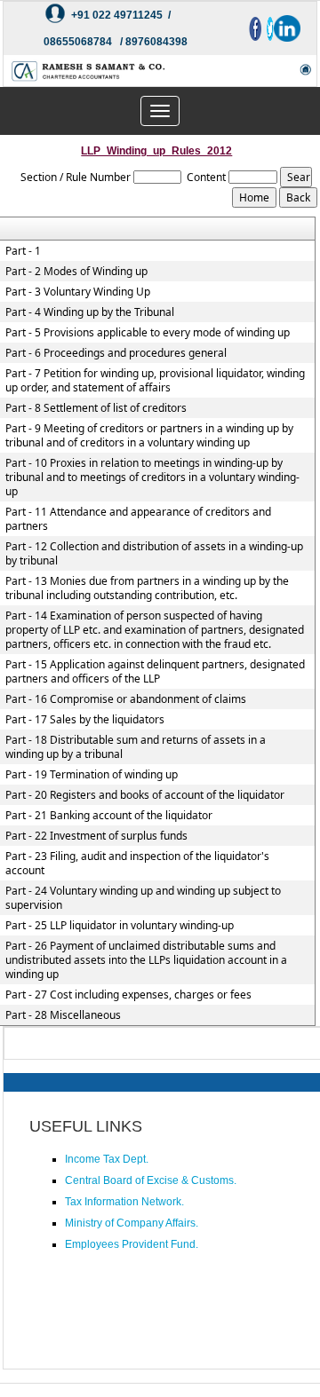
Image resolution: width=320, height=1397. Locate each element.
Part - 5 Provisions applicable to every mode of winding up (147, 333)
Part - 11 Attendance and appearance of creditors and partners (138, 519)
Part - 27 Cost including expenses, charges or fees (128, 995)
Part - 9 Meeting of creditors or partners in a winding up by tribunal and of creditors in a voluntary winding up (149, 436)
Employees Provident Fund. (131, 1244)
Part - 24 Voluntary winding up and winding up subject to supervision (143, 898)
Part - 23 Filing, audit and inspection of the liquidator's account (137, 863)
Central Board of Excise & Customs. (150, 1180)
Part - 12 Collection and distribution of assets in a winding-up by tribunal (154, 554)
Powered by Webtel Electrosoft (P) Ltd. (110, 1348)
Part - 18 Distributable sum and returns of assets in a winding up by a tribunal (135, 747)
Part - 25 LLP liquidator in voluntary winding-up (119, 926)
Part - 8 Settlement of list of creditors (96, 408)
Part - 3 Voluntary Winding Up (77, 292)
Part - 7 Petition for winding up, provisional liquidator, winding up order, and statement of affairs (155, 381)
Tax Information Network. (124, 1202)
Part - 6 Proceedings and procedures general (116, 353)
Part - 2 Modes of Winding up (76, 271)
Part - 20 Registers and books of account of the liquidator (144, 795)
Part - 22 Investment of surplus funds (96, 836)
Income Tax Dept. (106, 1159)
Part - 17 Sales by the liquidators (84, 720)
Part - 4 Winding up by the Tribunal (89, 312)
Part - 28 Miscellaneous (63, 1015)
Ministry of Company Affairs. (131, 1223)
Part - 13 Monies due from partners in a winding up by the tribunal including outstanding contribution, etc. (147, 588)
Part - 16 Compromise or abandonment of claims (125, 699)
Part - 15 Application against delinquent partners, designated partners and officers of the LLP (155, 672)
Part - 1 (23, 251)
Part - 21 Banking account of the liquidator (108, 816)
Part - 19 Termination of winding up (91, 775)
